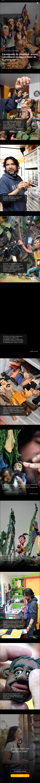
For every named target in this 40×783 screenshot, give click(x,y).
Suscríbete (20, 775)
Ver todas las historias (20, 771)
